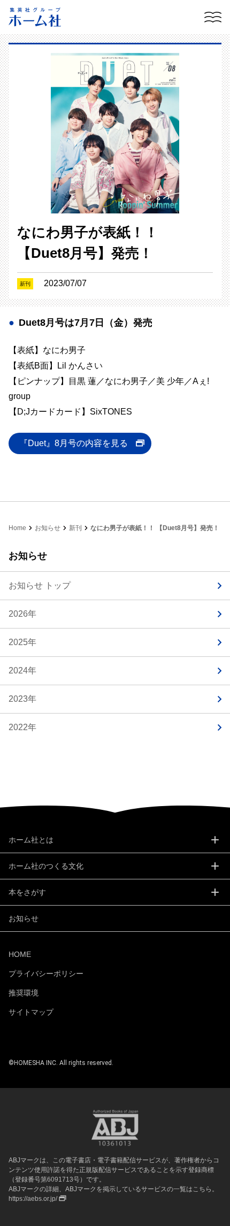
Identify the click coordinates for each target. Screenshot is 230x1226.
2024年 (22, 670)
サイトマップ (31, 1012)
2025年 (22, 642)
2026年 (22, 613)
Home (17, 528)
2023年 (22, 698)
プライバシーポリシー (46, 973)
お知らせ (47, 528)
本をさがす (27, 892)
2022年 (22, 727)
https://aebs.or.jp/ (33, 1198)
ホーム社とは (31, 840)
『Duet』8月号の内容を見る (73, 443)
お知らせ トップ (40, 585)
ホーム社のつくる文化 (46, 866)
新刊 (75, 528)
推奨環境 (24, 993)
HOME (20, 954)
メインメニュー (213, 17)
